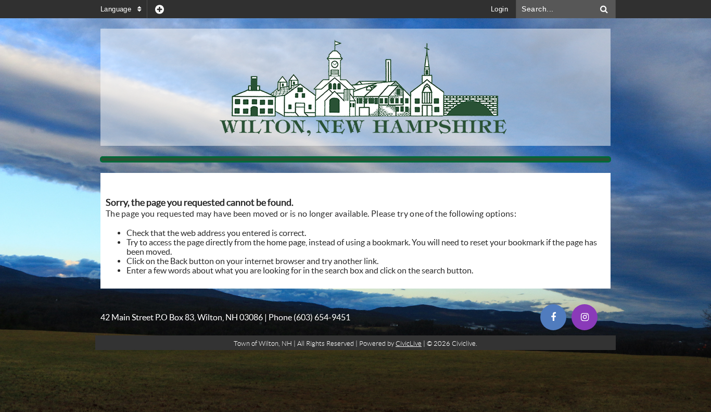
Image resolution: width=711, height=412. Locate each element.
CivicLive (409, 343)
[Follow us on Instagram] (585, 317)
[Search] (604, 9)
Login (499, 9)
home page (286, 242)
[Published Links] (159, 9)
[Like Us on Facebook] (553, 317)
